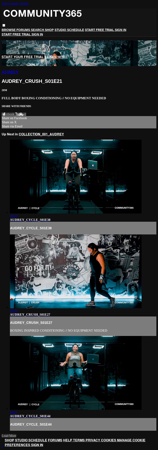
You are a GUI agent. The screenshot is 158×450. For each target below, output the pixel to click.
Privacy (93, 440)
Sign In (37, 34)
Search (38, 30)
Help (68, 440)
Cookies (109, 440)
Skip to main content (15, 3)
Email (22, 114)
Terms (79, 440)
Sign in (120, 30)
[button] (3, 25)
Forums (23, 30)
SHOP (49, 30)
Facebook (8, 114)
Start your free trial (23, 56)
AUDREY (10, 72)
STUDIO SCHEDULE (69, 30)
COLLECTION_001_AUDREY (41, 134)
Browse (9, 30)
